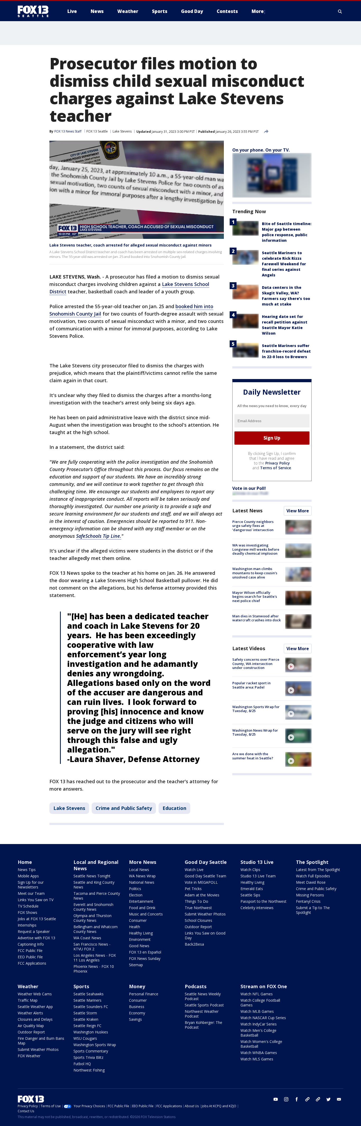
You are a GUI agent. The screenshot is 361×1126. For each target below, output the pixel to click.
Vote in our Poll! (249, 488)
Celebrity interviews (257, 907)
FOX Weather (29, 1055)
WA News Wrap (142, 875)
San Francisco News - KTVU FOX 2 (91, 946)
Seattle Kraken (85, 1019)
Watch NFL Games (256, 993)
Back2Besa (194, 944)
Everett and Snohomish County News (93, 907)
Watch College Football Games (260, 1003)
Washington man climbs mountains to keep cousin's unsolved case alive (254, 572)
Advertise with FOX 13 (36, 937)
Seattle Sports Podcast (204, 1005)
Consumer (138, 920)
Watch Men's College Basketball (258, 1033)
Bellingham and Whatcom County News (95, 929)
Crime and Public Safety (124, 808)
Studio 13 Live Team (258, 875)
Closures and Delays (35, 1019)
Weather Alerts (30, 1012)
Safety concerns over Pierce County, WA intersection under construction (255, 663)
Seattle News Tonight (91, 875)
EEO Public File (30, 956)
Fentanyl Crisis (308, 901)
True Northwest (198, 907)
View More (297, 511)
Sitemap (136, 964)
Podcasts (195, 986)
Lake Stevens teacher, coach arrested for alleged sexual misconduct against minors (130, 245)
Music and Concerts (146, 914)
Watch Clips (250, 869)
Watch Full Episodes (313, 875)
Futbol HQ (82, 1063)
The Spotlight (312, 862)
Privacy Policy (277, 463)
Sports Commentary (90, 1051)
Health (134, 926)
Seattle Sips (250, 894)
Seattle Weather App (35, 1006)
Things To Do (196, 901)
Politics (135, 888)
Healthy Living (141, 933)
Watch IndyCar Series (258, 1024)
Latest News (247, 510)
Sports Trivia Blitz (88, 1057)
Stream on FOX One (263, 986)
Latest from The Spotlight (318, 869)
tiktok (307, 1099)
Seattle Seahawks (88, 993)
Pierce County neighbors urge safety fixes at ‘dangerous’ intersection (253, 525)
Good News (139, 945)
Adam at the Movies (202, 894)
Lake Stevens (122, 131)
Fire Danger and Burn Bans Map (41, 1041)
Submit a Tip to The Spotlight (313, 910)
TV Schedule (28, 906)
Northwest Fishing (89, 1070)
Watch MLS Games (256, 1058)
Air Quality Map (31, 1025)
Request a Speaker (34, 931)
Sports (81, 986)
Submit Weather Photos (205, 914)
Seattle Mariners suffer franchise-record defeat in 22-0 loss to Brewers (286, 351)
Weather (28, 986)
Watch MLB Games (257, 1011)
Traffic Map (28, 1000)
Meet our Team (31, 893)
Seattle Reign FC (87, 1025)
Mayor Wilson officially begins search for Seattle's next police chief (254, 596)
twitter (328, 1099)
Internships (27, 925)
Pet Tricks (193, 888)
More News (142, 862)
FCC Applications (32, 963)
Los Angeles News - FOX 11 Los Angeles (94, 958)
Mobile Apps (28, 875)
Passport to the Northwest (263, 901)
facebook (297, 1099)
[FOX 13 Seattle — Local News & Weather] (35, 11)
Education (174, 808)
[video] (298, 665)
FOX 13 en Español (145, 952)
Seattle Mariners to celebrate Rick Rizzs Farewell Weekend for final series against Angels (284, 263)
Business (136, 1006)
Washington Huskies (90, 1031)
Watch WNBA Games (258, 1052)
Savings (135, 1019)
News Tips (27, 869)
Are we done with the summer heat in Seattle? (252, 755)
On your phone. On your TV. (261, 150)
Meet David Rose (311, 882)
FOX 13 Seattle (97, 131)
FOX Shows (27, 912)
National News (141, 882)
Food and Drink (142, 907)
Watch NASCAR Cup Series (263, 1017)
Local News (139, 869)
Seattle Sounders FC (90, 1006)
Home (25, 862)
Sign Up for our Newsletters (31, 885)
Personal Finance (143, 993)
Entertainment (141, 901)
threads (318, 1099)
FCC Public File (30, 950)
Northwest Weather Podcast (202, 1014)
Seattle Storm (85, 1012)
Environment (140, 939)
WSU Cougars (85, 1038)
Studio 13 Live (257, 862)
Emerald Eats (251, 888)
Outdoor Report (198, 926)
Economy (137, 1012)
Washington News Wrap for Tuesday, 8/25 (255, 732)
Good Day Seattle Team (205, 875)
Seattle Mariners (87, 1000)
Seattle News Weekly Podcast (203, 996)
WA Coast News (87, 937)
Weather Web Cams (35, 993)
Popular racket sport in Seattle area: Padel (251, 685)
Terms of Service (275, 467)
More (258, 11)
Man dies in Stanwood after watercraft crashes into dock (256, 618)
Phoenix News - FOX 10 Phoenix (93, 969)
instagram (286, 1099)
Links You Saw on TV (35, 899)
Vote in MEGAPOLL (201, 882)
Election (135, 894)
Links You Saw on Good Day (205, 935)
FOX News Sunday (144, 958)
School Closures (198, 920)
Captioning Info (31, 944)
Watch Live (194, 869)
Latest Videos (248, 648)
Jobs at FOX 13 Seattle (37, 918)
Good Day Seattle (206, 862)
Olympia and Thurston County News (92, 918)
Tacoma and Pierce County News (96, 896)
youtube (275, 1099)
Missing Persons (310, 894)
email (339, 1099)
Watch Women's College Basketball (261, 1044)
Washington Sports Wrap (94, 1044)
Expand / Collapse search (340, 11)
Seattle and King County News (93, 885)
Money (137, 986)
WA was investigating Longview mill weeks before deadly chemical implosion (255, 549)
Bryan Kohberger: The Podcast (203, 1025)
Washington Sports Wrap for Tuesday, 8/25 (256, 708)
